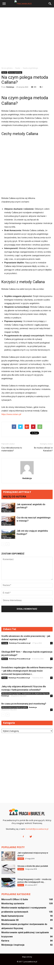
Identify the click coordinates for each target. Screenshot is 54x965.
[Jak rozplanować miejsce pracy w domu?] (8, 856)
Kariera (20, 859)
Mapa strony (27, 957)
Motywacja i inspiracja (12, 945)
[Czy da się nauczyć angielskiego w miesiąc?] (8, 521)
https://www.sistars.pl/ (11, 414)
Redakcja (10, 87)
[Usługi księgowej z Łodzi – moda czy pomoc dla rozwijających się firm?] (8, 882)
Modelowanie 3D (10, 920)
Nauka (4, 72)
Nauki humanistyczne (12, 916)
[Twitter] (31, 836)
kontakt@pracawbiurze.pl (37, 829)
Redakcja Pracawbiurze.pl (19, 643)
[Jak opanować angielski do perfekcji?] (8, 507)
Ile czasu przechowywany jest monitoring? (23, 703)
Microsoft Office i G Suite (14, 899)
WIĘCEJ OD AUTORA (14, 496)
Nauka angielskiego (15, 72)
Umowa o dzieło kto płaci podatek (32, 866)
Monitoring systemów (12, 903)
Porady (4, 643)
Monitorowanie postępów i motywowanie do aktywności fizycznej (25, 693)
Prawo (4, 678)
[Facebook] (23, 836)
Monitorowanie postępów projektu (14, 707)
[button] (50, 3)
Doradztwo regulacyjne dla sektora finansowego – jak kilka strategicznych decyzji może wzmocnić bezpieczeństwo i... (26, 670)
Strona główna (7, 68)
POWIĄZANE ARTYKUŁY (17, 492)
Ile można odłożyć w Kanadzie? (43, 449)
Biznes (4, 659)
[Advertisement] (27, 37)
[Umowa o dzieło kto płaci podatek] (8, 869)
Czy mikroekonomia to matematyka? (11, 449)
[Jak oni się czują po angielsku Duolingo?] (8, 534)
